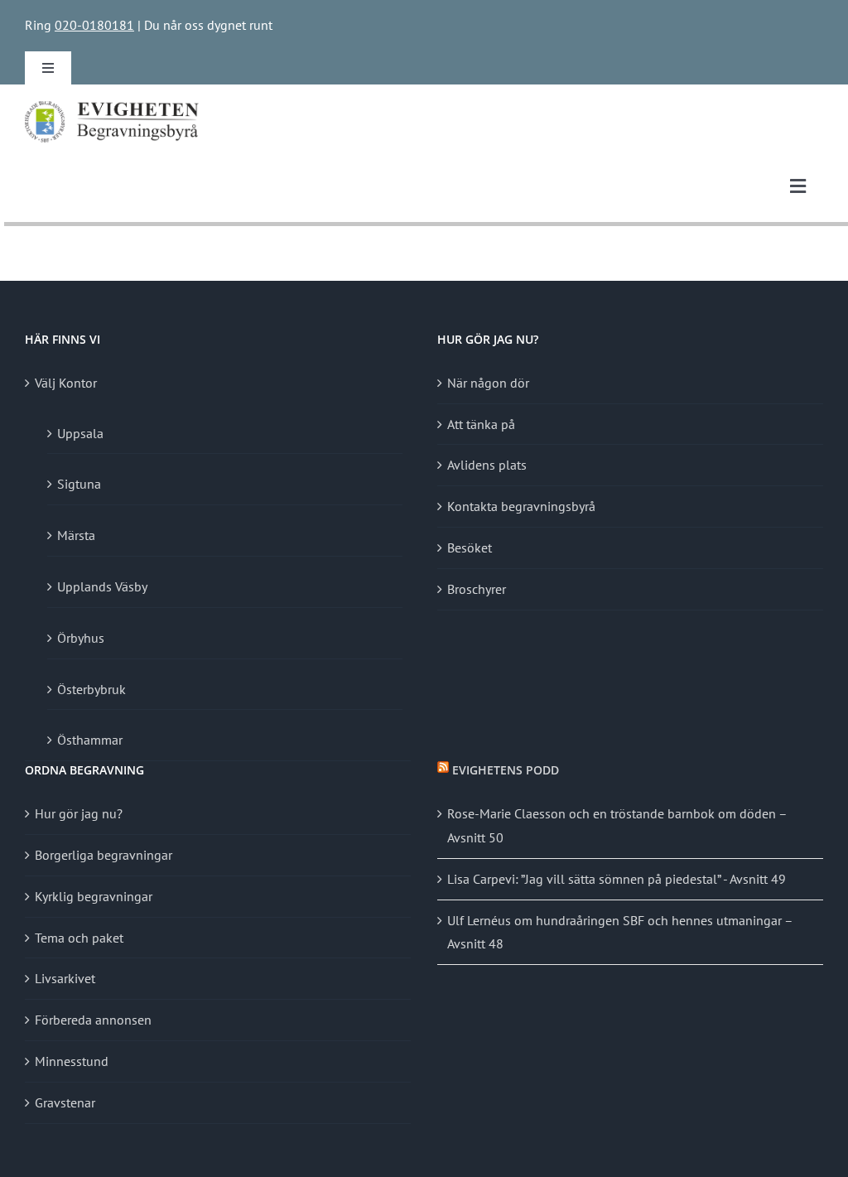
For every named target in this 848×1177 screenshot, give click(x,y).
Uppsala (80, 433)
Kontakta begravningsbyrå (521, 506)
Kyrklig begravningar (93, 896)
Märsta (76, 535)
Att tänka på (481, 424)
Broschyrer (476, 589)
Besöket (469, 547)
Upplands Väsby (102, 586)
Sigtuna (79, 483)
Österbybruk (91, 689)
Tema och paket (79, 937)
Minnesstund (71, 1061)
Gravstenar (65, 1102)
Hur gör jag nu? (79, 813)
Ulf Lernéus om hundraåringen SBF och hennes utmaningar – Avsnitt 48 (620, 932)
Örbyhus (80, 638)
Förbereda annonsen (93, 1019)
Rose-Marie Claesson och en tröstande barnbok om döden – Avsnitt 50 (617, 825)
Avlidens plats (487, 464)
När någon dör (488, 382)
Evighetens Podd (505, 770)
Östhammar (90, 739)
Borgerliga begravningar (103, 855)
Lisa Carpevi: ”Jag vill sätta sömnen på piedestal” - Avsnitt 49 (616, 879)
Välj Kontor (66, 382)
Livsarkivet (65, 978)
